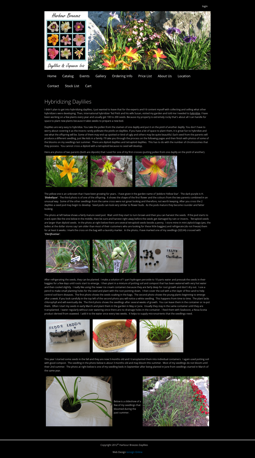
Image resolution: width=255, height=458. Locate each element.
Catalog (68, 76)
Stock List (72, 86)
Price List (145, 76)
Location (184, 76)
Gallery (100, 76)
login (205, 6)
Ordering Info (122, 76)
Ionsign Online (134, 452)
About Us (165, 76)
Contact (53, 86)
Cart (88, 86)
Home (51, 76)
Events (85, 76)
